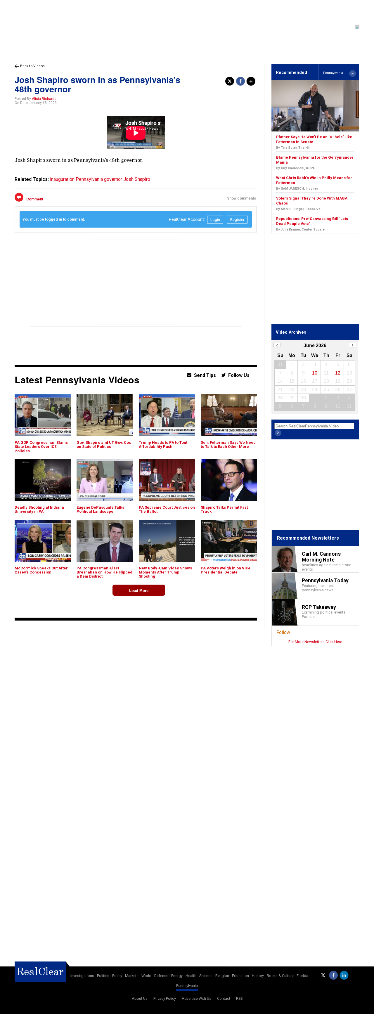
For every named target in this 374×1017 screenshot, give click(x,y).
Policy (117, 975)
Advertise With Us (196, 998)
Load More (138, 590)
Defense (161, 975)
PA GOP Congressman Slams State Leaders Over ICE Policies (41, 446)
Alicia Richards (44, 99)
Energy (177, 975)
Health (191, 975)
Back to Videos (32, 66)
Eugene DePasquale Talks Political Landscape (100, 509)
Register (237, 219)
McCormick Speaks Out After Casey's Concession (41, 570)
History (258, 975)
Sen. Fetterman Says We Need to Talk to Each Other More (228, 444)
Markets (131, 975)
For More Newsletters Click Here (315, 642)
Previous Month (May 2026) (277, 345)
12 (337, 372)
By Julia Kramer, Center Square (300, 229)
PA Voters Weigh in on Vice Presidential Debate (225, 570)
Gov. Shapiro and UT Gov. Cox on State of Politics (104, 444)
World (146, 975)
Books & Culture (280, 975)
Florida (302, 975)
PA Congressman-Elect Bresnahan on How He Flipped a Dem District (104, 572)
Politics (103, 975)
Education (240, 975)
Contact (223, 998)
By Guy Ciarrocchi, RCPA (295, 168)
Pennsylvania (187, 985)
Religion (222, 975)
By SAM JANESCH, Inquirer (297, 188)
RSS (239, 998)
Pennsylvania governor (99, 179)
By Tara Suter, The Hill (293, 148)
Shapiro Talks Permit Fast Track (224, 509)
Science (205, 975)
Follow (283, 632)
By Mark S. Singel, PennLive (298, 209)
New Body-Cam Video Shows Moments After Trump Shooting (165, 572)
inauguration (62, 179)
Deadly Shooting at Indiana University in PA (39, 509)
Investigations (82, 975)
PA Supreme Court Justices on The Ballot (167, 509)
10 (314, 372)
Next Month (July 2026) (352, 345)
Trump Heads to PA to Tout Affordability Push (163, 444)
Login (215, 219)
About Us (140, 998)
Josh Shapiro (136, 179)
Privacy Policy (164, 998)
